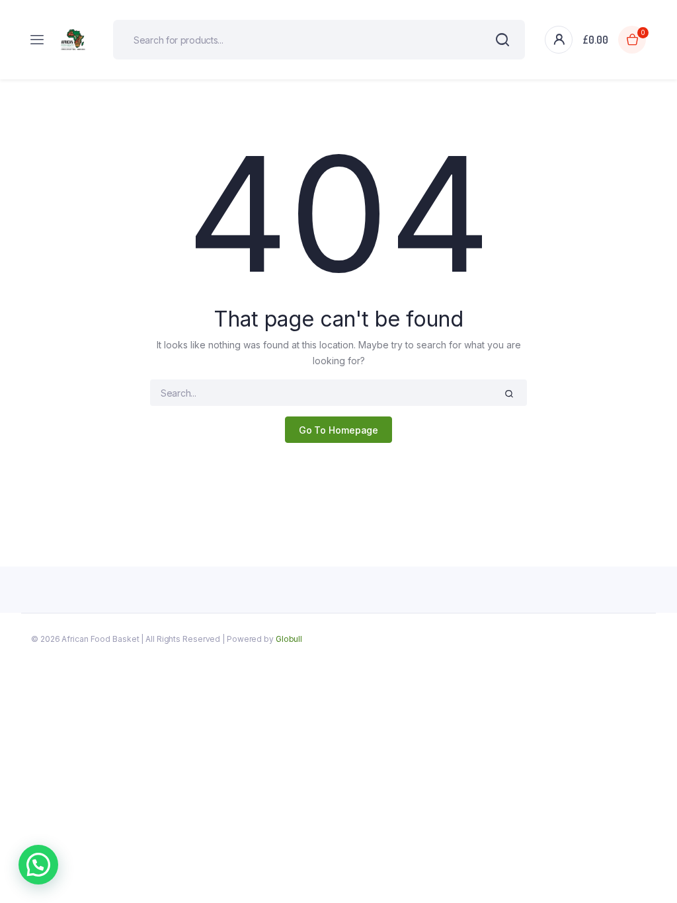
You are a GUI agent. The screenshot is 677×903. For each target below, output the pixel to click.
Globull (289, 639)
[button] (38, 864)
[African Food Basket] (74, 39)
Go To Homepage (339, 430)
